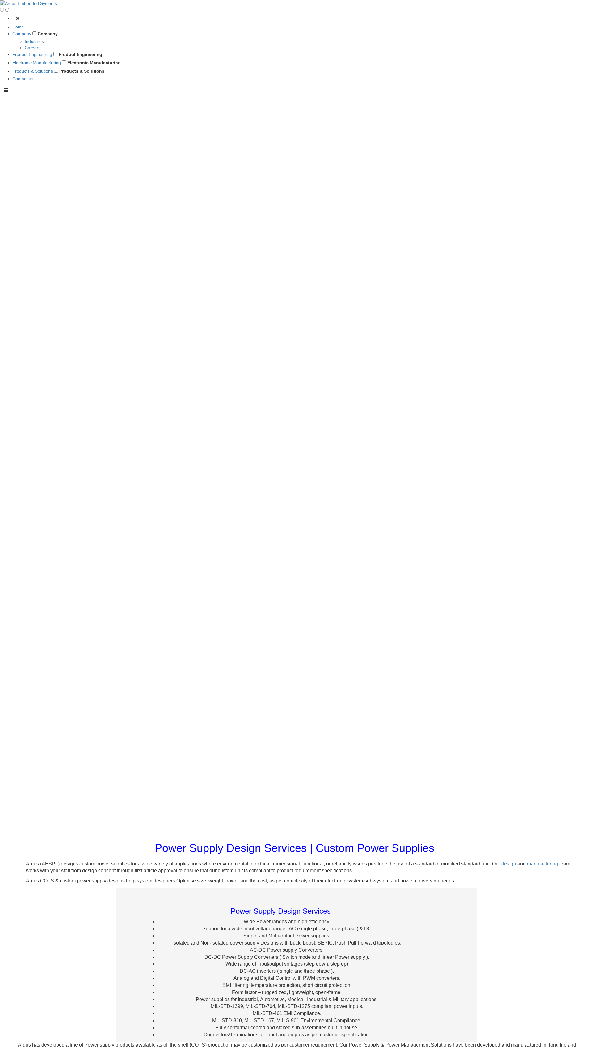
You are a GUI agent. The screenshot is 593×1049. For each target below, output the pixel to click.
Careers (32, 47)
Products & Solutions (32, 71)
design (508, 863)
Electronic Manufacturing (36, 62)
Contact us (22, 78)
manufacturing (542, 863)
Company (21, 33)
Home (18, 26)
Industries (34, 41)
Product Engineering (32, 54)
